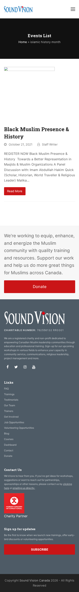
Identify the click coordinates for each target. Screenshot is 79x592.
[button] (73, 9)
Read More (14, 191)
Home (22, 42)
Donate (39, 286)
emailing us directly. (24, 488)
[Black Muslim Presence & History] (29, 94)
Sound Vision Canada (34, 580)
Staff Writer (50, 144)
